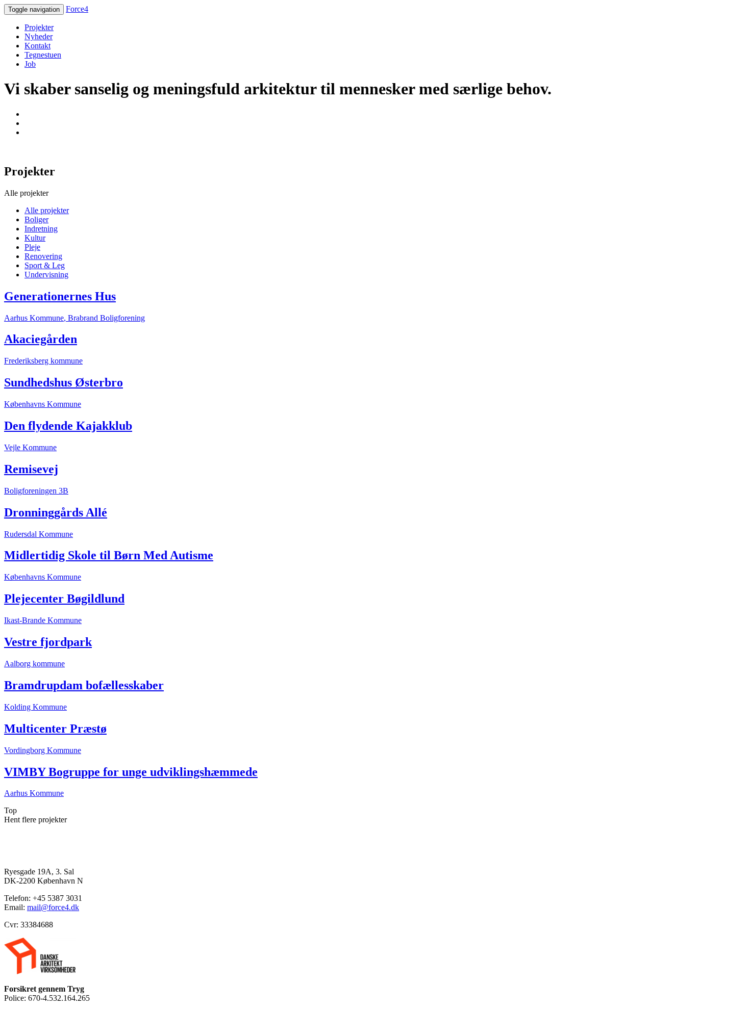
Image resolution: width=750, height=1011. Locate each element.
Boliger (36, 219)
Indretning (41, 228)
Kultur (34, 238)
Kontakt (37, 45)
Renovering (43, 256)
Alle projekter (46, 210)
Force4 (77, 9)
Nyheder (38, 36)
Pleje (32, 247)
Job (30, 64)
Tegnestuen (42, 54)
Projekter (39, 27)
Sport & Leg (44, 265)
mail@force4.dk (53, 907)
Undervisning (46, 274)
